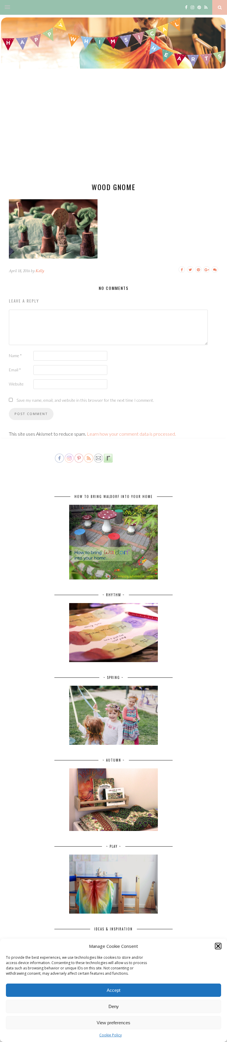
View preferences (113, 1022)
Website (16, 383)
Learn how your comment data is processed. (131, 434)
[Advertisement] (113, 131)
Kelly (39, 271)
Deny (113, 1006)
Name (15, 355)
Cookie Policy (110, 1035)
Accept (113, 990)
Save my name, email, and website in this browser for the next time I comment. (85, 400)
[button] (218, 946)
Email (15, 369)
